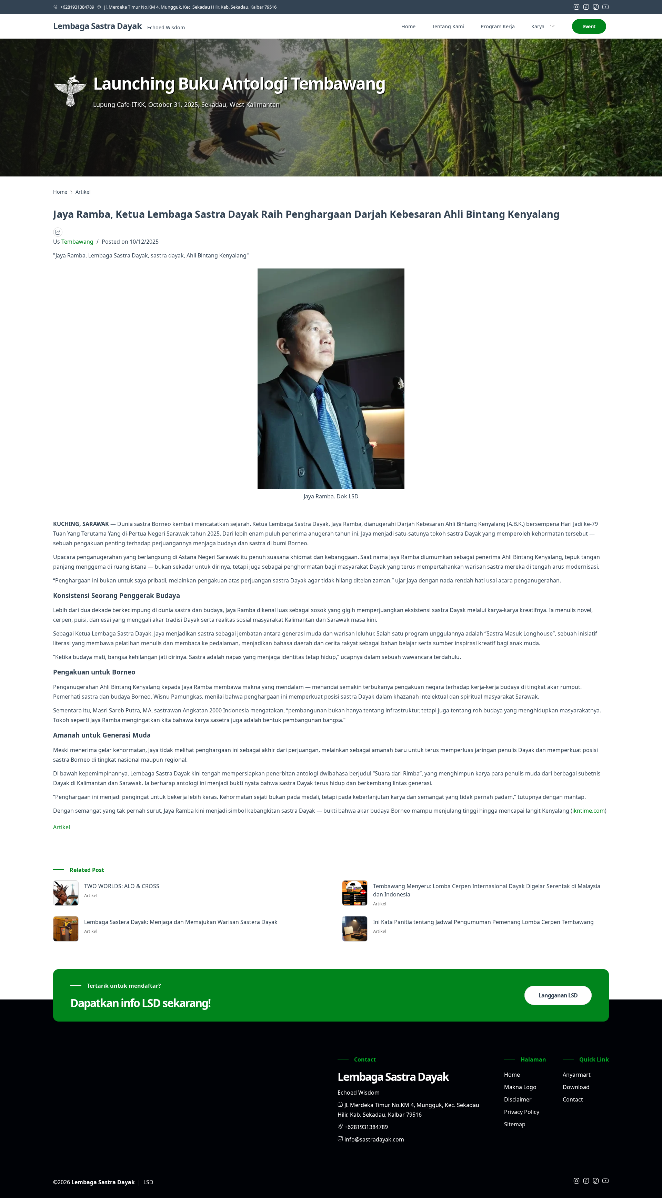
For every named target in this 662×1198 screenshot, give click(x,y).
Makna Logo (520, 1087)
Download (576, 1087)
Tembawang (78, 241)
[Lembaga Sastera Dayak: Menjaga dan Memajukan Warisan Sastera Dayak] (66, 929)
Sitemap (514, 1124)
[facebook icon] (586, 6)
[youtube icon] (605, 6)
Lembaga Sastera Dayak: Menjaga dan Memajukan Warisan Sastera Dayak (181, 922)
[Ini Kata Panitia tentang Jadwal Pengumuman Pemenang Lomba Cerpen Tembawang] (355, 929)
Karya (537, 26)
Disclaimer (518, 1099)
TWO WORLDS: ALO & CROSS (121, 886)
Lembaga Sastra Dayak (97, 25)
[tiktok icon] (595, 6)
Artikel (61, 827)
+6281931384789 (366, 1127)
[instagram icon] (576, 6)
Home (408, 26)
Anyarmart (577, 1074)
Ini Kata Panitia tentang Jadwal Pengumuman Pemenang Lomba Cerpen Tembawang (483, 922)
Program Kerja (498, 26)
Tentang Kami (448, 26)
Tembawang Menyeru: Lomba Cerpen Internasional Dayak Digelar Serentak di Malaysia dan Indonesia (486, 890)
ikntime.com (588, 810)
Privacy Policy (521, 1112)
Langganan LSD (558, 995)
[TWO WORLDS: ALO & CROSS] (66, 893)
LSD (148, 1182)
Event (589, 26)
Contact (573, 1099)
